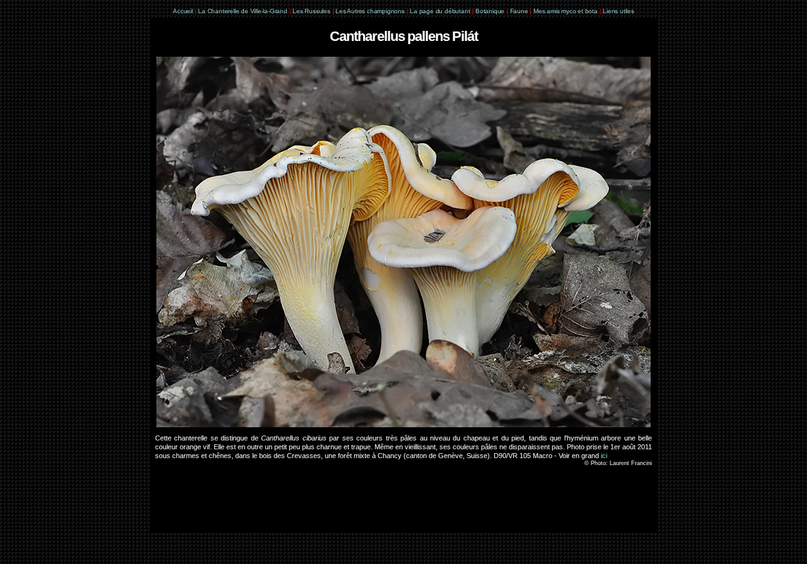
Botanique (489, 11)
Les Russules (311, 11)
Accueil (183, 11)
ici (604, 455)
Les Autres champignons (370, 11)
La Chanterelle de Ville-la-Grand (243, 11)
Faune (519, 11)
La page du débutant (440, 11)
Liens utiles (618, 11)
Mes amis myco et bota (565, 11)
